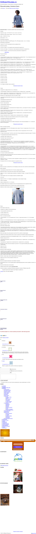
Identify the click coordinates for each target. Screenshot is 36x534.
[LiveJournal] (4, 335)
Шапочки (7, 405)
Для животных (6, 411)
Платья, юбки (6, 393)
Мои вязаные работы (7, 390)
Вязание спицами (5, 337)
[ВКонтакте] (1, 335)
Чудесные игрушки (5, 420)
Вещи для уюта (6, 412)
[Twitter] (2, 335)
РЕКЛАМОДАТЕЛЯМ (6, 426)
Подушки (7, 414)
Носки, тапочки (8, 402)
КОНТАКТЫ (4, 427)
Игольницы (8, 417)
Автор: (1, 271)
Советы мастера (6, 389)
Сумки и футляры (9, 401)
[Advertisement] (18, 517)
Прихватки (8, 416)
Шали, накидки (8, 398)
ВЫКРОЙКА (7, 52)
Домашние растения (5, 423)
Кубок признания (5, 425)
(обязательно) (13, 369)
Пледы (7, 408)
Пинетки (7, 406)
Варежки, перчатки (9, 407)
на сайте (2, 441)
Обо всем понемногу (5, 424)
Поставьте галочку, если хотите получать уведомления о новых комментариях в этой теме (16, 382)
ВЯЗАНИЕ (4, 388)
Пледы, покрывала (9, 413)
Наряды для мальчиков (9, 409)
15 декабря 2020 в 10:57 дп (5, 364)
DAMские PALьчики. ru (8, 2)
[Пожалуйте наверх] (33, 533)
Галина (4, 8)
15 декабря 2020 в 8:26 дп (5, 357)
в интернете (5, 441)
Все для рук (8, 399)
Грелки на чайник (9, 415)
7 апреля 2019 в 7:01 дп (5, 350)
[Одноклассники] (3, 335)
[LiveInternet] (5, 335)
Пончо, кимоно (6, 395)
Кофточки (7, 404)
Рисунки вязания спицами (8, 418)
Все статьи (4, 386)
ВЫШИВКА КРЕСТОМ (6, 387)
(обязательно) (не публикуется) (16, 370)
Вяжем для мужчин (13, 8)
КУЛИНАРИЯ (4, 419)
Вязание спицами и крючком (18, 531)
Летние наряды (6, 392)
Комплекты (8, 403)
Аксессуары (6, 396)
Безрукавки (6, 394)
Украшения (8, 400)
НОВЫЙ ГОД (4, 421)
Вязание (17, 8)
